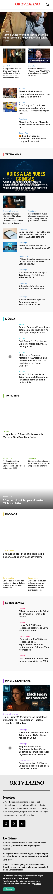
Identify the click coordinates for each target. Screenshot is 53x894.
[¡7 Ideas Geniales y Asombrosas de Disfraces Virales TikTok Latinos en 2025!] (10, 260)
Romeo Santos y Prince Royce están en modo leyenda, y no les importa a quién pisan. (34, 330)
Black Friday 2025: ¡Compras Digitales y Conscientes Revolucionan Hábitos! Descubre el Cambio (13, 218)
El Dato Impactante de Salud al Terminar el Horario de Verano (34, 614)
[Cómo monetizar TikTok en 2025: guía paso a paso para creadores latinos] (10, 764)
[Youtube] (22, 823)
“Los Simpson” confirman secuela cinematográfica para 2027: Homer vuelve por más (34, 109)
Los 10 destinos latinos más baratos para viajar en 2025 (33, 659)
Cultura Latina (8, 550)
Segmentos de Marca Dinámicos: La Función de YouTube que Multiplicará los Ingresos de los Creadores (34, 750)
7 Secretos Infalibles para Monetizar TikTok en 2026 (31, 287)
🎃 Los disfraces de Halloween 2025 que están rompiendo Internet (32, 139)
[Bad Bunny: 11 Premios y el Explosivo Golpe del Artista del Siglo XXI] (10, 342)
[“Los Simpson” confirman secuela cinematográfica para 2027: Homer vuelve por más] (10, 107)
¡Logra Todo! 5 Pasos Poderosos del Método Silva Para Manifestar (23, 436)
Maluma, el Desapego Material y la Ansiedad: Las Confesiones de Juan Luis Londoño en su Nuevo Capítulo (33, 360)
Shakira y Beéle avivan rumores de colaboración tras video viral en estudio (34, 94)
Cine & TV (6, 66)
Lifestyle (6, 431)
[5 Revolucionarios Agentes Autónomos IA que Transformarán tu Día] (10, 301)
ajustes (37, 883)
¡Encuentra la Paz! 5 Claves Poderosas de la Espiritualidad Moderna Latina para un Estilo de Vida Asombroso (34, 644)
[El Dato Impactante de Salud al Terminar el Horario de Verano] (10, 612)
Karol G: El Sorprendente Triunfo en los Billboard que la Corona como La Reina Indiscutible (33, 378)
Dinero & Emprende (10, 211)
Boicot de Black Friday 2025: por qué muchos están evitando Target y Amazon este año (34, 234)
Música (6, 31)
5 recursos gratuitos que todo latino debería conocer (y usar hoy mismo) (23, 555)
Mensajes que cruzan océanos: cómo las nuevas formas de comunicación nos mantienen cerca (37, 585)
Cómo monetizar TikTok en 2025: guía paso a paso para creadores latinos (34, 766)
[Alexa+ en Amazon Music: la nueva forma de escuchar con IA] (10, 123)
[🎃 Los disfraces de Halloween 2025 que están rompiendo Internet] (10, 137)
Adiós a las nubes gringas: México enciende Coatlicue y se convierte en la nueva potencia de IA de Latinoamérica (26, 867)
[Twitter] (14, 823)
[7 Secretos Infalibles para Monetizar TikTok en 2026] (10, 287)
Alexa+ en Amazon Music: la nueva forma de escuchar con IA (34, 125)
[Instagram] (6, 823)
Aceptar (9, 889)
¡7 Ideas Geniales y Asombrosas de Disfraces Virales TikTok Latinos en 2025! (34, 261)
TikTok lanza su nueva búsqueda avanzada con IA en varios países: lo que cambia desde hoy (38, 217)
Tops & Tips (23, 256)
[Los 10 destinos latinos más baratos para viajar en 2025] (10, 660)
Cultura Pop (23, 133)
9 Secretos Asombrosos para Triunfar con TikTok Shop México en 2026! (33, 275)
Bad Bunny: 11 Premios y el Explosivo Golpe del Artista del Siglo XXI (33, 344)
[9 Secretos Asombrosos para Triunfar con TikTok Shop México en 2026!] (10, 274)
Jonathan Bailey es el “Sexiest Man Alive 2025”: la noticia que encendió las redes (39, 72)
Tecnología (23, 119)
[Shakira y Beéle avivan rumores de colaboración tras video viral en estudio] (10, 93)
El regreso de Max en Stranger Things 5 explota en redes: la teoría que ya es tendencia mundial (12, 73)
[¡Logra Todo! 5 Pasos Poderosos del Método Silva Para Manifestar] (26, 414)
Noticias (22, 88)
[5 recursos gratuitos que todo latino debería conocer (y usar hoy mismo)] (26, 533)
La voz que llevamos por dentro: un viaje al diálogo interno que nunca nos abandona (14, 584)
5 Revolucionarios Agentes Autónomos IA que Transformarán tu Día (32, 302)
